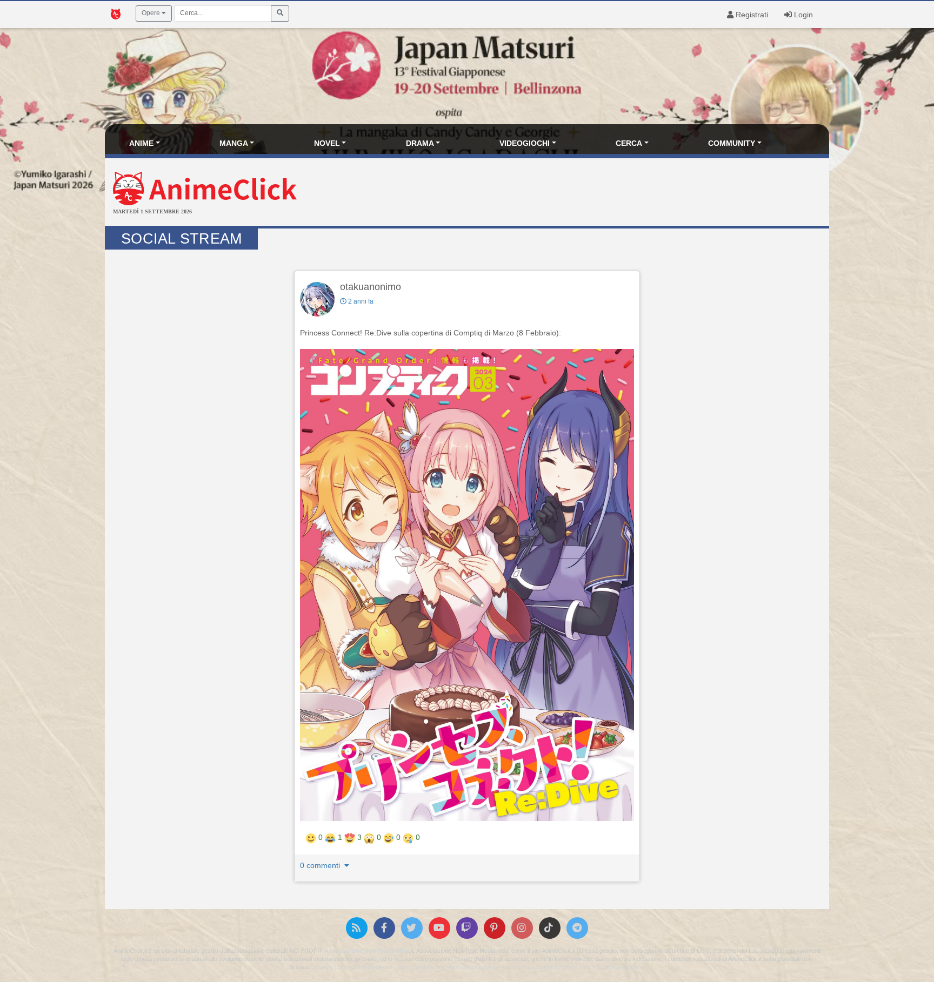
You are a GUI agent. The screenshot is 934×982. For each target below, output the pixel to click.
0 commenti (321, 865)
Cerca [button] (629, 143)
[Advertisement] (588, 193)
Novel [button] (327, 143)
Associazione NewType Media (366, 950)
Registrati (750, 14)
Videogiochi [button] (524, 143)
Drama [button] (420, 143)
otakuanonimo (370, 286)
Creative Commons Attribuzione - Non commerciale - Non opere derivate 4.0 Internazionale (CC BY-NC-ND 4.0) (456, 967)
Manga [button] (233, 143)
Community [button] (731, 143)
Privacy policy (624, 967)
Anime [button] (141, 143)
